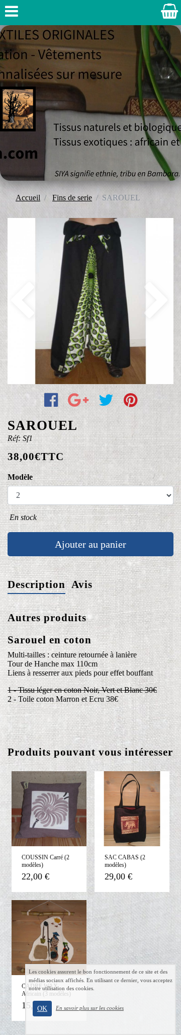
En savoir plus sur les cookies (90, 1008)
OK (42, 1008)
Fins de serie (72, 197)
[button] (20, 301)
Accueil (28, 197)
